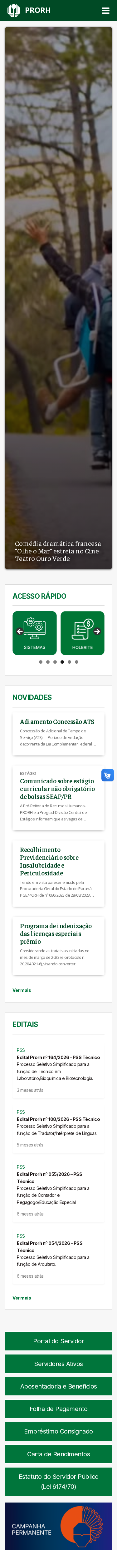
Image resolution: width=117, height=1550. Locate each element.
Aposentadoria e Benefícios (58, 1386)
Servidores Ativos (58, 1364)
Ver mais (21, 990)
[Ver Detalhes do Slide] (34, 633)
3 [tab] (55, 662)
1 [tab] (40, 662)
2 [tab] (48, 662)
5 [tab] (69, 662)
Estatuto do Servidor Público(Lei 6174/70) (59, 1481)
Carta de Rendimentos (58, 1454)
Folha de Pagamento (59, 1409)
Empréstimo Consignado (58, 1431)
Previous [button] (20, 631)
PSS (21, 1050)
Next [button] (96, 631)
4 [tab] (62, 662)
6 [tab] (76, 662)
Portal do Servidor (58, 1341)
